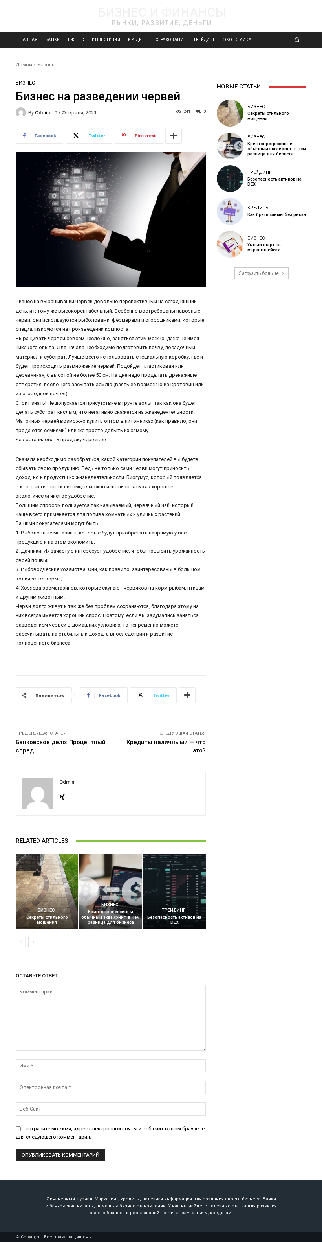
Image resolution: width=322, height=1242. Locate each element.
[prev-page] (21, 942)
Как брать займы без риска (276, 214)
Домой (24, 64)
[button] (297, 40)
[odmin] (22, 112)
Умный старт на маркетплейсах (264, 247)
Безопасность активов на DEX (174, 920)
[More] (173, 136)
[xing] (62, 795)
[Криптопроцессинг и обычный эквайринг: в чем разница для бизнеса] (110, 891)
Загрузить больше (259, 273)
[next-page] (33, 942)
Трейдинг (173, 910)
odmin (42, 112)
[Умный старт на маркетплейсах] (230, 244)
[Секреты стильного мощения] (47, 891)
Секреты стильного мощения (47, 920)
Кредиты (258, 208)
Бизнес (45, 64)
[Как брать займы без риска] (230, 211)
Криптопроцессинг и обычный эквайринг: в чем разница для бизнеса (110, 917)
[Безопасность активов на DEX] (174, 891)
